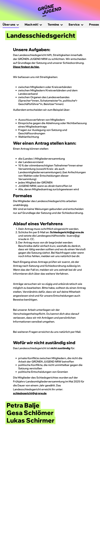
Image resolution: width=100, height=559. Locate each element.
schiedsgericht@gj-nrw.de (29, 393)
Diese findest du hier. (26, 66)
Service (74, 24)
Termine (53, 24)
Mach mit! (31, 24)
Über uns (9, 24)
